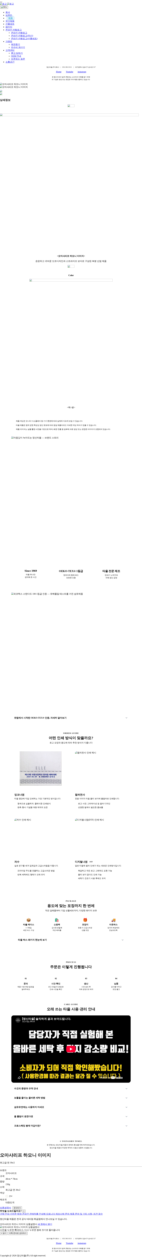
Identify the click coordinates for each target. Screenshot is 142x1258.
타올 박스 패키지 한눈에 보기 (32, 940)
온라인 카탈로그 (14, 30)
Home (58, 72)
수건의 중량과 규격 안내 (26, 1088)
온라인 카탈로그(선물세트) (24, 38)
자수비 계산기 (18, 47)
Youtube (69, 72)
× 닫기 (3, 1233)
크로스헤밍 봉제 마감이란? (27, 1125)
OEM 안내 (16, 56)
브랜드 (9, 15)
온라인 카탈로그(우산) (22, 35)
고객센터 (10, 50)
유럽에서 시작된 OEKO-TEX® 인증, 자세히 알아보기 (40, 718)
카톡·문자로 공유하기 (17, 1233)
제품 (10, 18)
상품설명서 (5, 1207)
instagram (82, 72)
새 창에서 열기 (45, 1224)
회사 (8, 12)
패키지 (9, 27)
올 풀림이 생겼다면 (23, 1116)
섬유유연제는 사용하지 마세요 (29, 1107)
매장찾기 (15, 44)
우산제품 (10, 21)
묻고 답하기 (17, 53)
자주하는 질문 (18, 59)
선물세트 (10, 24)
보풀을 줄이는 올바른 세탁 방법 (29, 1098)
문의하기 (17, 1208)
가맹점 (9, 41)
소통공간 (10, 62)
